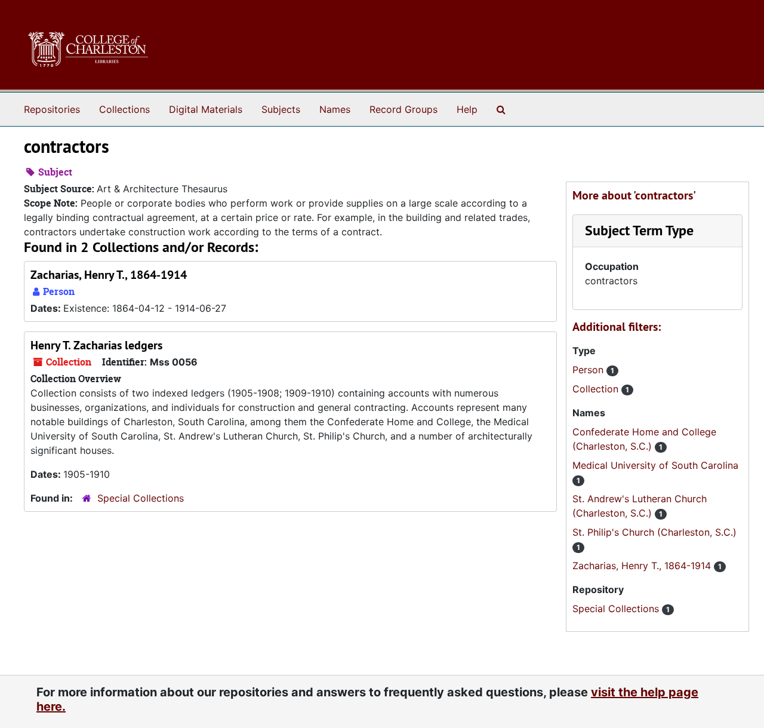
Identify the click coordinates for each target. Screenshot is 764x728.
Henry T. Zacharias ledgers (96, 345)
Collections (124, 109)
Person (589, 370)
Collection (596, 389)
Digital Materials (205, 109)
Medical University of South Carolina (655, 465)
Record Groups (403, 109)
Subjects (280, 109)
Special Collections (140, 498)
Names (334, 109)
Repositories (52, 109)
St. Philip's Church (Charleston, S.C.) (654, 532)
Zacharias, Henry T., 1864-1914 (108, 274)
